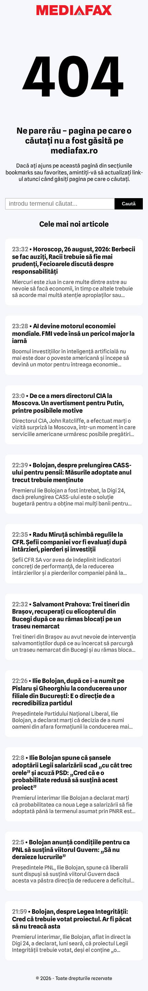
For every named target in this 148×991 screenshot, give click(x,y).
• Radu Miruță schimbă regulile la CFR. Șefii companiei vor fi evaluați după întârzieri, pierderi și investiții (69, 542)
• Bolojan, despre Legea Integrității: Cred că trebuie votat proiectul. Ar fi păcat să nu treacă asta (71, 919)
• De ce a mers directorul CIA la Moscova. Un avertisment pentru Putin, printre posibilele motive (68, 403)
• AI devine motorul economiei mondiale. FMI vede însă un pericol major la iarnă (73, 333)
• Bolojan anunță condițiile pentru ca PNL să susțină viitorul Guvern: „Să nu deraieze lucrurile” (71, 850)
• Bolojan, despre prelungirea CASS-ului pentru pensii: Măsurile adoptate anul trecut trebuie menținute (71, 472)
